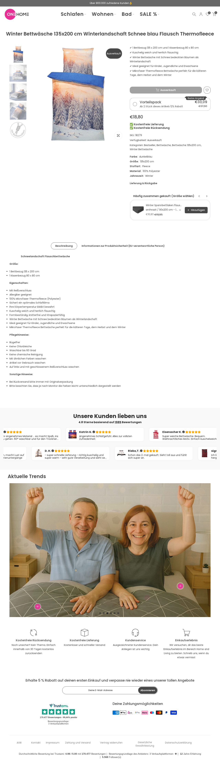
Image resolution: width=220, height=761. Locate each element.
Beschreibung (64, 246)
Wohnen (103, 14)
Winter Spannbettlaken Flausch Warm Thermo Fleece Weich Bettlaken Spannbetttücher (164, 205)
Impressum (52, 742)
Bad (127, 14)
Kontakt (36, 742)
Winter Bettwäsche (141, 149)
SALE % (148, 14)
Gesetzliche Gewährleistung (144, 744)
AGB (19, 742)
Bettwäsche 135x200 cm (186, 145)
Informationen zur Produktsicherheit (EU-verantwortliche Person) (123, 246)
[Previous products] (199, 196)
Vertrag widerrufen (111, 742)
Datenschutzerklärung (178, 742)
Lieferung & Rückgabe (143, 183)
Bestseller (149, 145)
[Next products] (207, 196)
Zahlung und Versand (78, 742)
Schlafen (72, 14)
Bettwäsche (164, 145)
